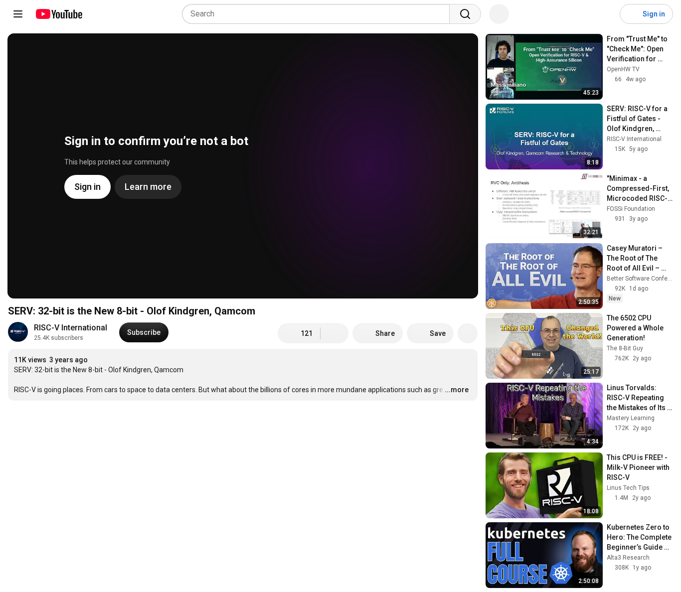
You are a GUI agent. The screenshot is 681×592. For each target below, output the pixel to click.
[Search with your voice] (499, 14)
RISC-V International (70, 327)
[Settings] (606, 14)
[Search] (465, 14)
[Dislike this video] (334, 333)
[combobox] (318, 14)
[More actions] (468, 333)
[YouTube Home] (58, 14)
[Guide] (18, 14)
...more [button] (457, 390)
